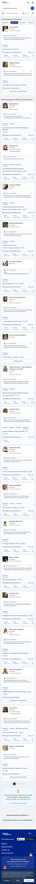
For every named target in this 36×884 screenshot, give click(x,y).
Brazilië (24, 866)
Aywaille (31, 22)
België (16, 864)
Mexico (20, 864)
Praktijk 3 (18, 427)
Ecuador (12, 866)
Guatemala (18, 866)
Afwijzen (18, 880)
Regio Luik (5, 22)
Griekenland (11, 864)
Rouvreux (23, 22)
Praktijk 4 (26, 427)
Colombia (25, 864)
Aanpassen (7, 880)
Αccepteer (29, 880)
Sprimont (14, 22)
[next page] (24, 784)
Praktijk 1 (5, 45)
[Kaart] (33, 13)
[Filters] (3, 13)
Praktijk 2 (12, 124)
